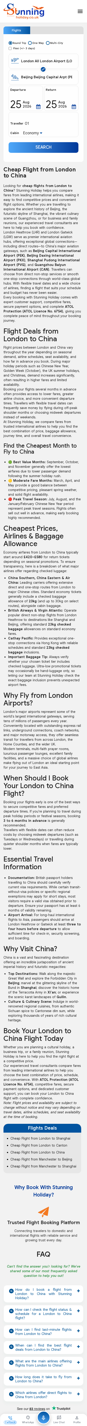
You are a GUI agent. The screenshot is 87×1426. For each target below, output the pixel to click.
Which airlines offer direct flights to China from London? (43, 1395)
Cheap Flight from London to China (37, 1152)
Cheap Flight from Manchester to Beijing (41, 1159)
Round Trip (19, 43)
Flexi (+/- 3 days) (24, 48)
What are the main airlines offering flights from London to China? (43, 1363)
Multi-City (56, 43)
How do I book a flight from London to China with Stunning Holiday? (43, 1294)
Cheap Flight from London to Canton (38, 1145)
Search (43, 147)
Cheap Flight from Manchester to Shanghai (43, 1166)
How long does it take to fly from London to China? (43, 1379)
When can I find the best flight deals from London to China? (43, 1347)
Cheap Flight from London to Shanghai (40, 1138)
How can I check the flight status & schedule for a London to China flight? (43, 1314)
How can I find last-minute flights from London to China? (43, 1332)
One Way (38, 43)
